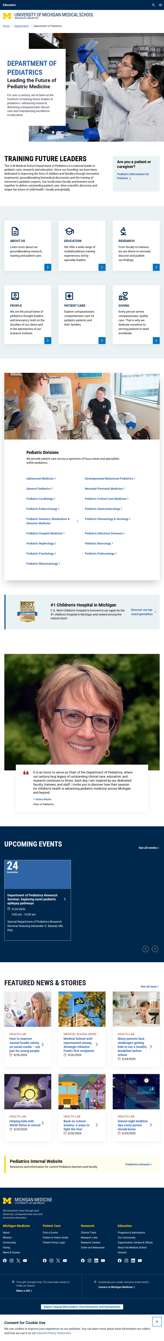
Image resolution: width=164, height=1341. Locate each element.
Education (125, 1226)
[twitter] (18, 1261)
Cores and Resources (93, 1247)
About (6, 1232)
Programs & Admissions (131, 1232)
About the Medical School (132, 1247)
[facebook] (5, 1261)
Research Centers (90, 1242)
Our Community (126, 1237)
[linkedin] (96, 1261)
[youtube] (25, 1261)
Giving (6, 1247)
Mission (7, 1237)
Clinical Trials (88, 1232)
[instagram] (11, 1261)
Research (87, 1226)
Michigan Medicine (16, 1226)
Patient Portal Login (54, 1242)
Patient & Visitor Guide (55, 1237)
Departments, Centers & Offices (135, 1242)
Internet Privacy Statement (54, 1333)
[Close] (156, 1321)
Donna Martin (43, 799)
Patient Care (52, 1226)
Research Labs (89, 1237)
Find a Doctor (50, 1232)
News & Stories (11, 1252)
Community (9, 1242)
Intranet (122, 1252)
